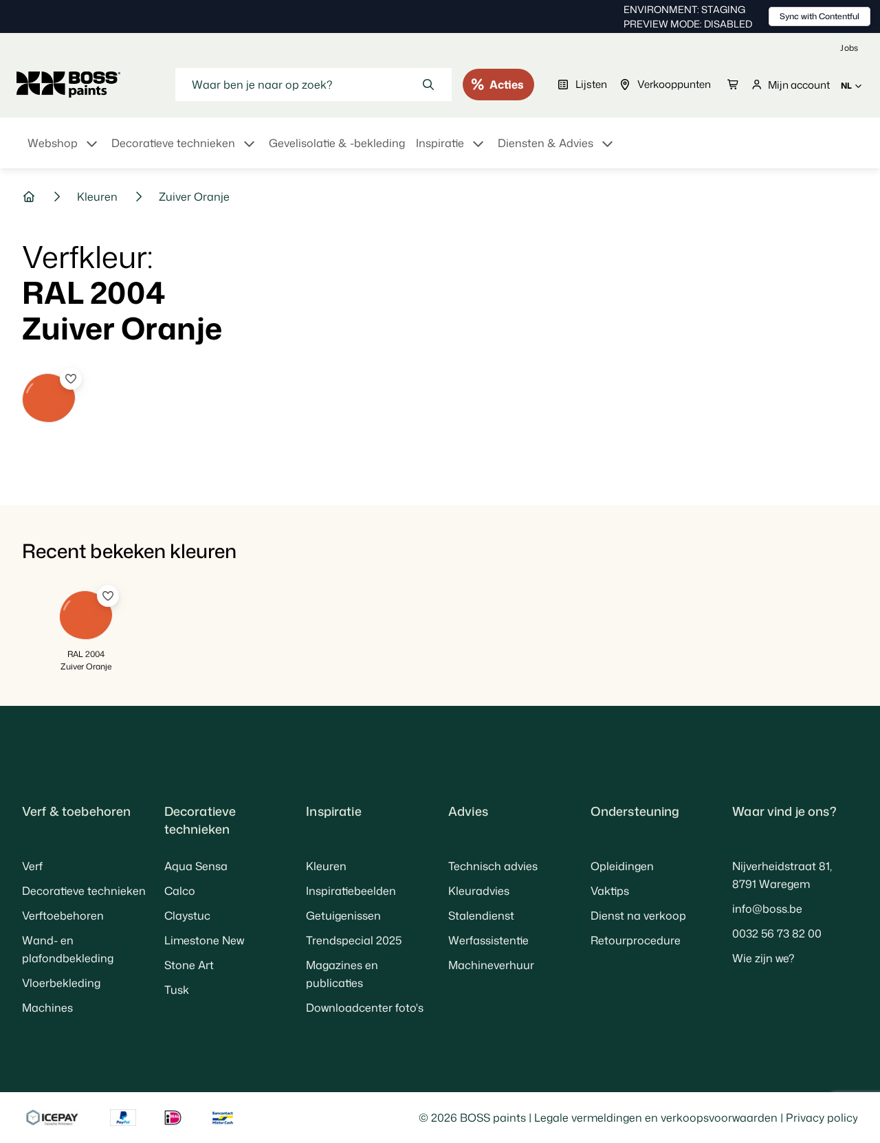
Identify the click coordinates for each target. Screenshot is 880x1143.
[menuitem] (64, 151)
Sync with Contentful (819, 16)
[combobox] (313, 84)
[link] (849, 47)
